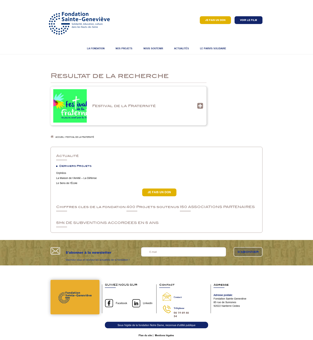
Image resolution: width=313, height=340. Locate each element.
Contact (178, 297)
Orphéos (61, 173)
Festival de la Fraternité (124, 105)
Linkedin (148, 303)
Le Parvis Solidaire (213, 48)
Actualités (181, 48)
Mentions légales (164, 335)
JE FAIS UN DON (159, 192)
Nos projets (124, 48)
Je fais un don (215, 20)
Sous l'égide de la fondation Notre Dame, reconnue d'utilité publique (156, 325)
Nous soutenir (153, 48)
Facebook (121, 303)
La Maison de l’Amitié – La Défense (76, 178)
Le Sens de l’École (66, 183)
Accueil (59, 137)
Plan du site (145, 335)
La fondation (96, 48)
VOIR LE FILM (248, 20)
